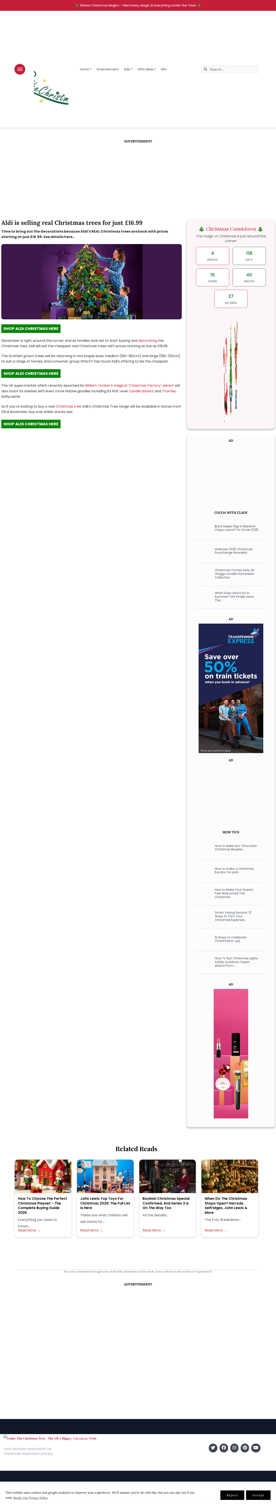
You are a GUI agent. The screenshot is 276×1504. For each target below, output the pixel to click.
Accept (258, 1495)
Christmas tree (68, 406)
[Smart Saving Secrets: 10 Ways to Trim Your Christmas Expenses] (202, 916)
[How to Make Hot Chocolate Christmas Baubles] (202, 847)
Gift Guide (147, 1461)
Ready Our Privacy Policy (30, 1498)
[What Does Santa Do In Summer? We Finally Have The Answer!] (202, 596)
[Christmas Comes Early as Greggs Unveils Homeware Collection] (202, 573)
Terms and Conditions (87, 1467)
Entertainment (108, 69)
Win (164, 69)
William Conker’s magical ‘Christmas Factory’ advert (129, 385)
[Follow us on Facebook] (224, 1448)
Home (84, 69)
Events (144, 1467)
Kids (127, 69)
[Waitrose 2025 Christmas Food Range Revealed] (202, 550)
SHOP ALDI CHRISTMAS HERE (30, 328)
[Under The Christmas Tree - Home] (50, 1438)
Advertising (78, 1461)
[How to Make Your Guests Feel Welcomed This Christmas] (202, 893)
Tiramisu (169, 391)
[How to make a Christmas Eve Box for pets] (202, 870)
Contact (76, 1454)
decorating (148, 340)
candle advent (141, 391)
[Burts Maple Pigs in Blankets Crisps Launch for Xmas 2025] (202, 528)
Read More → (29, 1230)
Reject (232, 1495)
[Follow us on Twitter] (213, 1448)
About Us (76, 1448)
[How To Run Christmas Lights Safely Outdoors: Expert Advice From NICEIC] (202, 962)
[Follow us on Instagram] (234, 1448)
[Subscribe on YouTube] (255, 1448)
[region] (138, 1494)
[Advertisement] (138, 176)
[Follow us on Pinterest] (245, 1448)
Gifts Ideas (146, 69)
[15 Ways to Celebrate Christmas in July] (202, 939)
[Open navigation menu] (19, 69)
